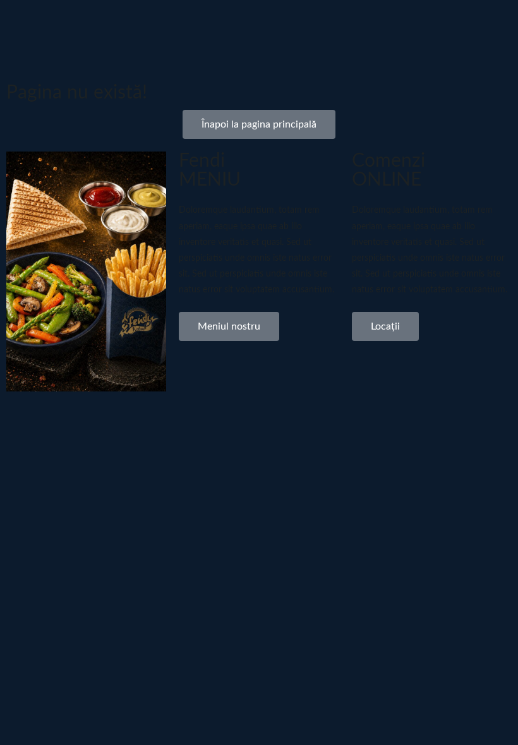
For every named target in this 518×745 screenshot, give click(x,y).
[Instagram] (429, 91)
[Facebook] (403, 91)
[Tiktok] (454, 91)
